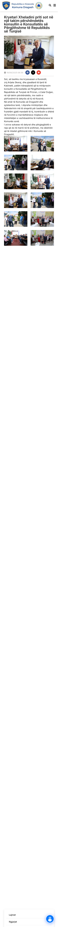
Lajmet (12, 914)
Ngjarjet (13, 921)
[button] (27, 72)
